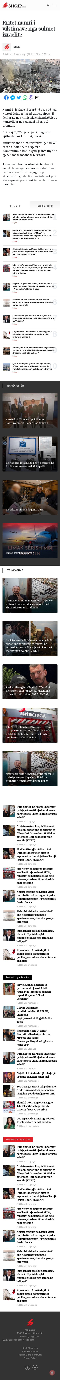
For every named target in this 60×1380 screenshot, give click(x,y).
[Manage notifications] (52, 1372)
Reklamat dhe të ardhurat (30, 1355)
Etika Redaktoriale (30, 1351)
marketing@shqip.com (24, 1340)
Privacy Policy (30, 1358)
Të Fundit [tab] (15, 206)
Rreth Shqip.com (30, 1348)
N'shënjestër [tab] (45, 206)
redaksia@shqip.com (29, 1336)
